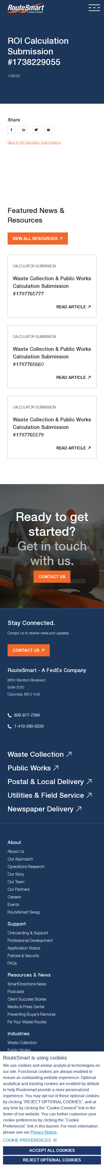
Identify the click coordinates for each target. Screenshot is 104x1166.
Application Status (24, 948)
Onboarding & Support (28, 933)
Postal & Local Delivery (46, 781)
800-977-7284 (27, 714)
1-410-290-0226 (29, 726)
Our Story (16, 874)
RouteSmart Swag (24, 912)
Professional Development (30, 940)
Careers (14, 897)
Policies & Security (23, 955)
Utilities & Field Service (46, 795)
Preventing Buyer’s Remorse (31, 1014)
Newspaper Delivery (41, 809)
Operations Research (26, 866)
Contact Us (52, 576)
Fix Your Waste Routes (27, 1022)
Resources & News (29, 975)
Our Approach (20, 859)
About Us (16, 851)
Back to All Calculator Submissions (34, 142)
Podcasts (16, 991)
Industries (19, 1033)
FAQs (12, 963)
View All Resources (35, 238)
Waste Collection (36, 754)
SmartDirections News (27, 984)
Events (13, 904)
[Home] (25, 7)
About (14, 842)
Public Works (29, 768)
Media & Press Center (26, 1006)
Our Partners (19, 889)
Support (17, 923)
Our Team (16, 881)
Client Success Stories (27, 999)
